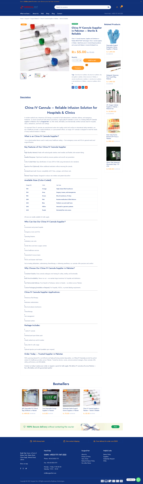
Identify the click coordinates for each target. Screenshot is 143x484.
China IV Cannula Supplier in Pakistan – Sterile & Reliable (91, 409)
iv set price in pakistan (92, 81)
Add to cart (92, 60)
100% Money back (39, 441)
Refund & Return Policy (88, 461)
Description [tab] (25, 97)
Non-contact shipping (72, 441)
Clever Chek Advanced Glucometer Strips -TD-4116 (112, 164)
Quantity (74, 57)
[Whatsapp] (138, 479)
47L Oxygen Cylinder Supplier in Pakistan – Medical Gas (112, 107)
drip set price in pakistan (93, 75)
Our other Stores (86, 463)
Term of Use (85, 459)
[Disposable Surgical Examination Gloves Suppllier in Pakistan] (113, 36)
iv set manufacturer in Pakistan (79, 81)
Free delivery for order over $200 (107, 441)
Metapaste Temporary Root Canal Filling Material (112, 77)
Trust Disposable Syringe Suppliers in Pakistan (49, 409)
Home (21, 18)
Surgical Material (34, 18)
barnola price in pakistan (81, 75)
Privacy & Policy (86, 457)
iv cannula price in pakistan (94, 79)
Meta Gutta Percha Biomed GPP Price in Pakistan (112, 136)
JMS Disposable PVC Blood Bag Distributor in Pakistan (30, 409)
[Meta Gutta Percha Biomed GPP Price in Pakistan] (113, 126)
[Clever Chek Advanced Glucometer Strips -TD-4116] (113, 154)
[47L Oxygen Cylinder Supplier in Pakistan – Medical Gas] (113, 96)
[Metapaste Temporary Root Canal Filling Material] (113, 66)
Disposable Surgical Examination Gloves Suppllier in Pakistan (112, 47)
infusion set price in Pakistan (89, 77)
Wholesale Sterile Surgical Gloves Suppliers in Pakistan (71, 409)
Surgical (27, 18)
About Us (84, 454)
